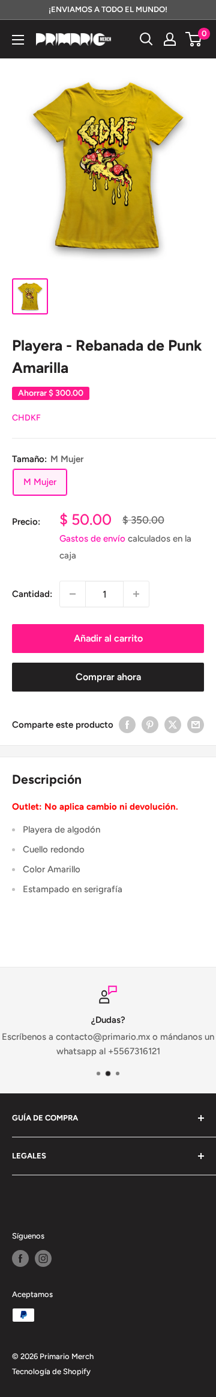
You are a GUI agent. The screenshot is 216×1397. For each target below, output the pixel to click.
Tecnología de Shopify (51, 1371)
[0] (194, 39)
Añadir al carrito (108, 638)
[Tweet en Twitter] (172, 724)
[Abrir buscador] (146, 39)
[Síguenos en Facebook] (20, 1258)
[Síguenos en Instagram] (43, 1258)
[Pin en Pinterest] (150, 724)
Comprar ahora (108, 677)
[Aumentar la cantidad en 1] (136, 594)
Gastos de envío (92, 538)
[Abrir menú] (18, 40)
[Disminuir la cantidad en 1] (72, 594)
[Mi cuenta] (170, 39)
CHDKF (26, 418)
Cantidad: (32, 594)
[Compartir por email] (195, 724)
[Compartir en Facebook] (127, 724)
